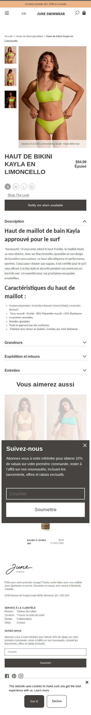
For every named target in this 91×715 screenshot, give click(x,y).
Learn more (41, 690)
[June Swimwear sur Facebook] (5, 677)
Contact (21, 622)
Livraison (9, 615)
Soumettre (45, 662)
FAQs (8, 622)
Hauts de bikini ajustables (29, 36)
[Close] (87, 682)
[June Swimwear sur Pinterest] (12, 677)
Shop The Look (18, 195)
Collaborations (24, 619)
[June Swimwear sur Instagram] (19, 677)
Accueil (8, 36)
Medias (8, 619)
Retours (9, 611)
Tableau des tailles (26, 611)
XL (32, 187)
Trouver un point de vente (30, 615)
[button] (24, 13)
